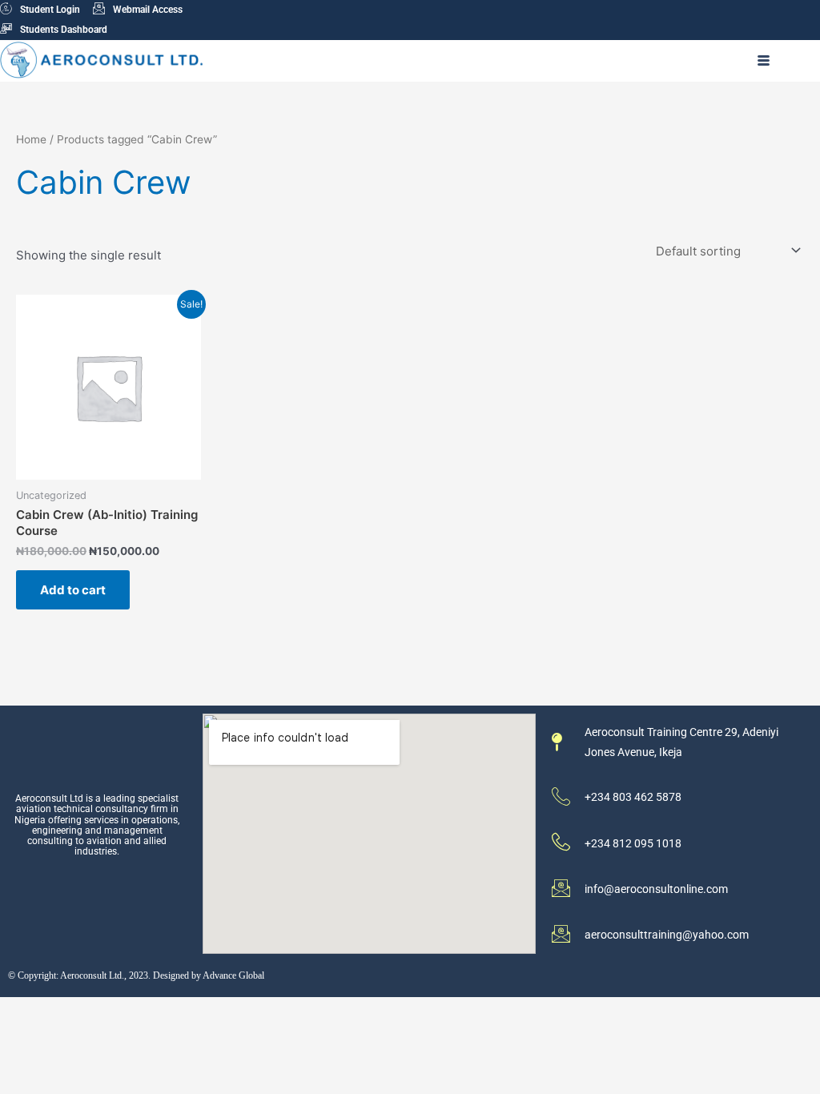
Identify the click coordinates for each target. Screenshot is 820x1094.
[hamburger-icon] (764, 61)
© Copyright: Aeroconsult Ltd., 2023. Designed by (105, 975)
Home (31, 139)
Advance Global (233, 975)
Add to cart (73, 589)
